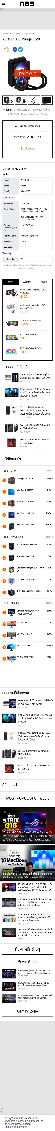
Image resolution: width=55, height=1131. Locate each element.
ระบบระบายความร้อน (40, 110)
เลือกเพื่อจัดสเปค (27, 148)
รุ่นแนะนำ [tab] (44, 282)
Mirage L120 (27, 114)
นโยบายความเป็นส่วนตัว (16, 1127)
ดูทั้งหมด (49, 471)
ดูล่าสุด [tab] (10, 282)
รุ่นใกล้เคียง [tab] (27, 282)
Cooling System (21, 110)
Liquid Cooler (40, 114)
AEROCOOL (13, 114)
